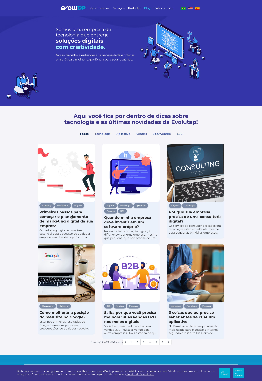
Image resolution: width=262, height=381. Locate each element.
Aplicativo (123, 134)
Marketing (46, 205)
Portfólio (134, 8)
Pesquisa (111, 211)
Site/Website (162, 134)
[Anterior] (125, 342)
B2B (122, 211)
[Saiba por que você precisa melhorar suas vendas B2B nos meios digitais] (131, 273)
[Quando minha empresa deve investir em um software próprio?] (131, 173)
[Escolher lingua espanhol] (197, 8)
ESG (180, 134)
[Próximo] (168, 342)
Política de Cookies (239, 373)
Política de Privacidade (140, 374)
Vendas (141, 134)
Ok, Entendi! (224, 373)
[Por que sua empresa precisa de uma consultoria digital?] (195, 173)
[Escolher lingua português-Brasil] (183, 8)
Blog (147, 8)
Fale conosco (163, 8)
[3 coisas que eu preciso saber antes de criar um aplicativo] (195, 273)
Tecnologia (102, 134)
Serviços (118, 8)
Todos (84, 134)
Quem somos (99, 8)
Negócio (78, 205)
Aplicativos (141, 205)
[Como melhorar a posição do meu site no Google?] (66, 273)
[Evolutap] (73, 8)
